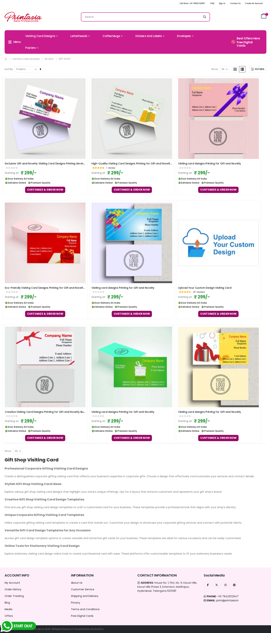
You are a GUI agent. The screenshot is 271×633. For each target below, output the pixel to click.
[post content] (45, 118)
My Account (12, 583)
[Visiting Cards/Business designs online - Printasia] (23, 17)
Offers (9, 616)
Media (8, 609)
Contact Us (235, 3)
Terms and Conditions (85, 609)
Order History (13, 589)
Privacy (75, 602)
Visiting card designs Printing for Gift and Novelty (209, 163)
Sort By (9, 69)
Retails (49, 59)
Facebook (207, 584)
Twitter (216, 584)
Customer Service (82, 589)
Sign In (222, 3)
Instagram (225, 584)
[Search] (205, 17)
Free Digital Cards (82, 616)
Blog (7, 602)
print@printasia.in (227, 600)
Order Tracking (14, 596)
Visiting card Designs (26, 59)
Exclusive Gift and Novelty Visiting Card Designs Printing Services (45, 163)
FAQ (212, 3)
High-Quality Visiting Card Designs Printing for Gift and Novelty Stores (131, 163)
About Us (76, 583)
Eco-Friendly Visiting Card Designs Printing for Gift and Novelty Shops (45, 288)
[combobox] (145, 17)
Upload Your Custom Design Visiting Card (204, 288)
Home (6, 59)
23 (199, 291)
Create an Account (254, 3)
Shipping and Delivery (84, 596)
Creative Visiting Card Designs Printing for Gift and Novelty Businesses (45, 412)
